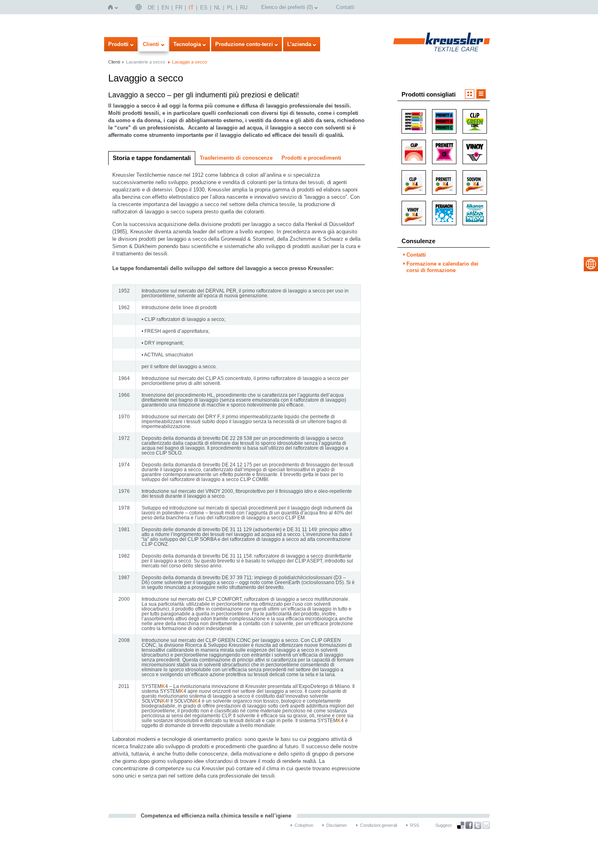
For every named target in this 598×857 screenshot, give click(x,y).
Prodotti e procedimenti (311, 158)
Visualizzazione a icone (469, 94)
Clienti (151, 44)
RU (243, 7)
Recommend (486, 825)
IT (191, 7)
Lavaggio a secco (189, 61)
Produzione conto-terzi (244, 44)
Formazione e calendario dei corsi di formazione (442, 267)
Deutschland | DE (139, 7)
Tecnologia (187, 44)
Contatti (345, 7)
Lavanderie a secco (145, 61)
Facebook (469, 825)
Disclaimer (336, 825)
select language (591, 264)
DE (151, 7)
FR (178, 7)
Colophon (304, 825)
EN (165, 7)
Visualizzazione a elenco (481, 94)
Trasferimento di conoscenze (236, 158)
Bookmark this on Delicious (460, 825)
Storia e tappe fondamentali (152, 157)
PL (230, 7)
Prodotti (118, 44)
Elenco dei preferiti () (287, 7)
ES (203, 7)
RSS (414, 825)
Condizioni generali (378, 825)
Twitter (478, 825)
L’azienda (299, 44)
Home (112, 7)
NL (217, 7)
